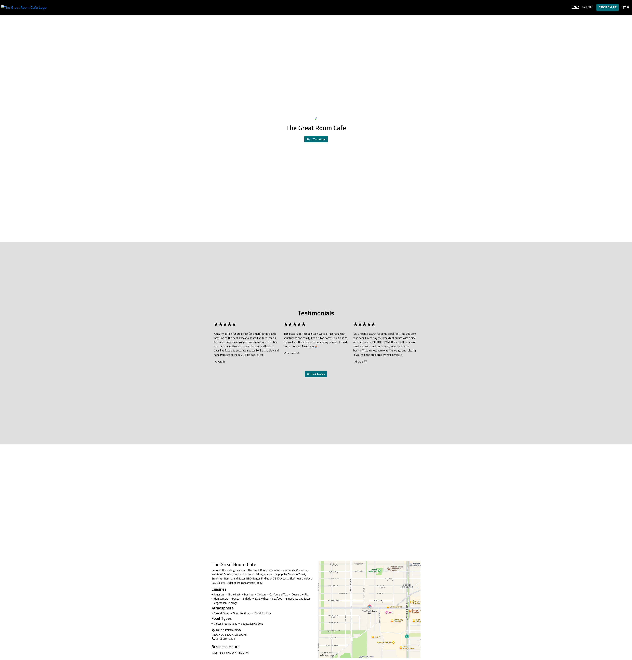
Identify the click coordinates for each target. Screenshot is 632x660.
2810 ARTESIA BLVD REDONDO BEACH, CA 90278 (229, 632)
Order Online (608, 7)
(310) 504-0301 (225, 639)
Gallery (587, 7)
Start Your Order (316, 139)
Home (575, 7)
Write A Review (316, 374)
